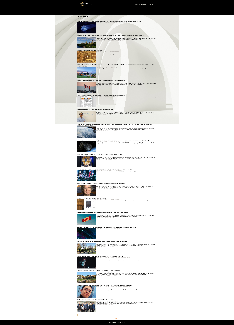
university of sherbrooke (111, 159)
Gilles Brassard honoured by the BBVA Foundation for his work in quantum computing (101, 183)
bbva (97, 188)
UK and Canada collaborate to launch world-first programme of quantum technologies (101, 95)
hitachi (113, 173)
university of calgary (108, 114)
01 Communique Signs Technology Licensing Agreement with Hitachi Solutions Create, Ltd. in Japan (104, 169)
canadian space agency (105, 130)
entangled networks (104, 55)
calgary (98, 114)
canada (98, 40)
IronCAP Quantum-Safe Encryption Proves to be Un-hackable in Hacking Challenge (100, 256)
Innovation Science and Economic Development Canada (112, 40)
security (121, 290)
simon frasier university (109, 304)
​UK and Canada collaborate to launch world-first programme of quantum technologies (101, 80)
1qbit (97, 275)
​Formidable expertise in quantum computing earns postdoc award (95, 109)
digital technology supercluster (107, 217)
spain (104, 188)
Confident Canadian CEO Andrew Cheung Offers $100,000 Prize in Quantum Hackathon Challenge (104, 285)
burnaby (98, 304)
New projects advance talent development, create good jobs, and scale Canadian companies (102, 212)
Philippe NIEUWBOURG (100, 67)
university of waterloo (109, 246)
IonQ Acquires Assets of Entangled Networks (89, 50)
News (136, 4)
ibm (100, 70)
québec (103, 70)
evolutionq (113, 130)
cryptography (115, 290)
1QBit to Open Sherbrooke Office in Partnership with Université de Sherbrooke (98, 270)
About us (150, 4)
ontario (102, 246)
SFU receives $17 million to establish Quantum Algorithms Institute (95, 299)
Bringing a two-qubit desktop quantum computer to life (92, 198)
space (117, 130)
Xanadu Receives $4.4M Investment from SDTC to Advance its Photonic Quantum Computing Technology (106, 227)
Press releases (142, 4)
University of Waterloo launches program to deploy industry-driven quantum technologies (102, 241)
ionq (111, 55)
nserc (101, 85)
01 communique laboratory (102, 173)
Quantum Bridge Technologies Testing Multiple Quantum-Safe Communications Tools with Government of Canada (109, 21)
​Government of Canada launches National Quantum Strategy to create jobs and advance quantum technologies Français (110, 35)
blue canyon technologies (102, 144)
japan (117, 173)
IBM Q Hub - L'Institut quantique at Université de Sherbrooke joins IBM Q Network (99, 154)
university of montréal (110, 188)
